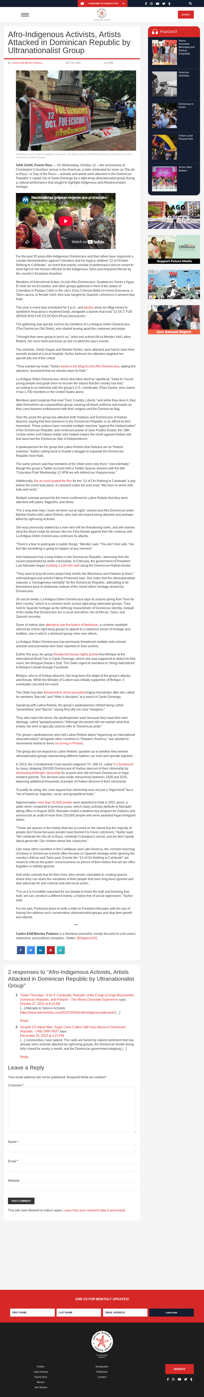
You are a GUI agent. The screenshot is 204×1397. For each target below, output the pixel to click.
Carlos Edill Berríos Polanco (27, 62)
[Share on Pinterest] (51, 953)
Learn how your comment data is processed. (95, 1210)
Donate (186, 15)
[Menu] (24, 15)
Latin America (40, 1371)
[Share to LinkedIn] (41, 953)
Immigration (102, 1366)
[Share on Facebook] (21, 953)
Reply (24, 1020)
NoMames (102, 1371)
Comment (16, 1085)
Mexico (41, 1382)
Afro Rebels (40, 1387)
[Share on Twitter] (31, 953)
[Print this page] (61, 953)
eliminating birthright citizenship (38, 773)
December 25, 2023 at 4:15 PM (42, 1035)
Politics (41, 1366)
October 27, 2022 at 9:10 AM (40, 1003)
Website (14, 1180)
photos (88, 307)
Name (13, 1142)
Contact (102, 1377)
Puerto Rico (40, 1377)
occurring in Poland (69, 743)
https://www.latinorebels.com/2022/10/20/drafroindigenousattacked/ (67, 1012)
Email (13, 1161)
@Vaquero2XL (87, 938)
